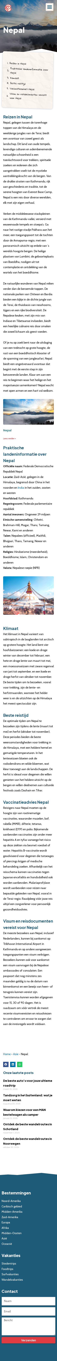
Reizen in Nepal (18, 63)
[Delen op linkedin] (13, 1064)
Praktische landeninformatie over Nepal (29, 70)
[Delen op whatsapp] (19, 1064)
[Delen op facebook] (6, 1064)
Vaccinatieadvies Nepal (22, 88)
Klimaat (14, 78)
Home (7, 1054)
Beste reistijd (17, 83)
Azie (15, 1054)
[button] (49, 7)
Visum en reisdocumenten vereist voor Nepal (28, 96)
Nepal (7, 430)
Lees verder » (9, 438)
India (21, 487)
